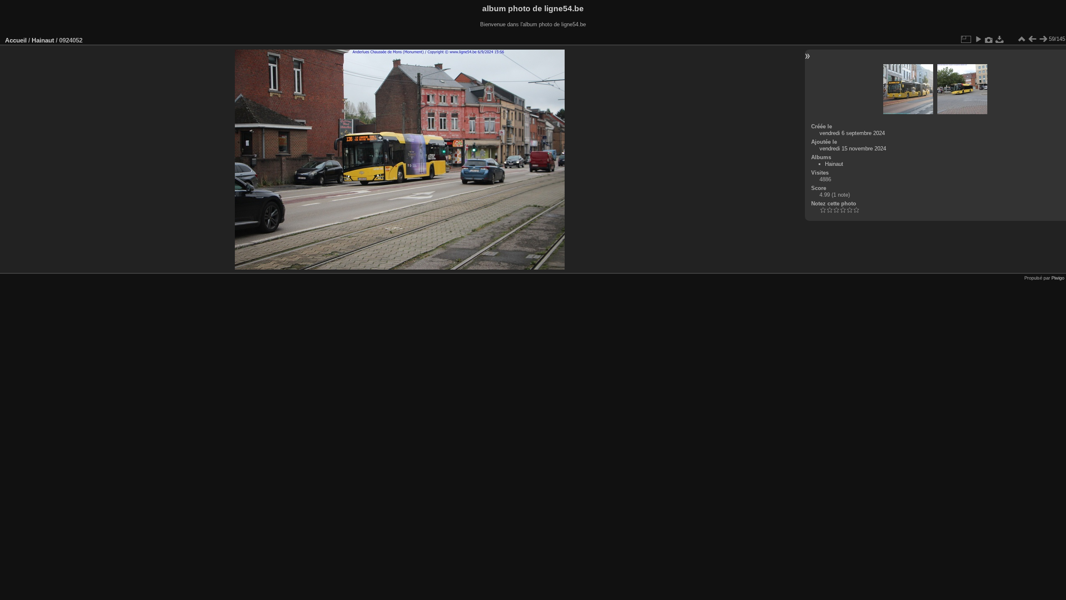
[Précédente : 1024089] (1032, 39)
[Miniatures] (1021, 39)
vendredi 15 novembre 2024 (852, 148)
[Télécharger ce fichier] (999, 39)
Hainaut (43, 40)
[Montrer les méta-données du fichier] (989, 39)
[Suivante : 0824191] (1043, 39)
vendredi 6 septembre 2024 (852, 133)
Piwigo (1057, 277)
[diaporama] (978, 39)
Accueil (16, 40)
